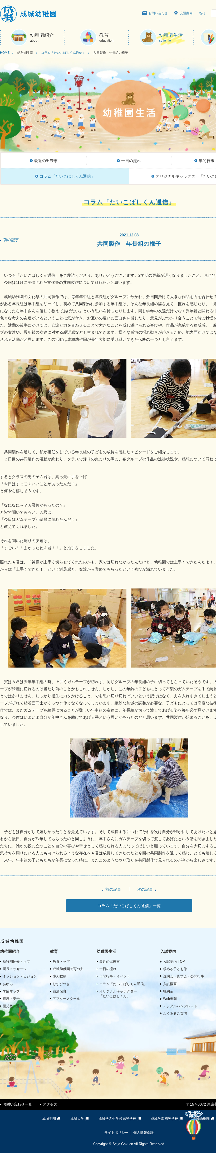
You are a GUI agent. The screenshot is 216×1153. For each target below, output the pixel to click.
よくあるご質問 (175, 1013)
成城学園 (49, 1119)
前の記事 (11, 239)
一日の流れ (107, 969)
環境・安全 (11, 999)
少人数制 (59, 976)
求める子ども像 (175, 969)
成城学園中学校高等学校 (117, 1119)
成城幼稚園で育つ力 (68, 969)
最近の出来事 (109, 962)
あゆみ (8, 984)
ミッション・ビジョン (20, 976)
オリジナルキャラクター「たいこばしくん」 (118, 993)
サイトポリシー (116, 1133)
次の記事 (145, 889)
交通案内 (186, 13)
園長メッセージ (15, 969)
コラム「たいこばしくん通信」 (63, 53)
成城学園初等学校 (164, 1119)
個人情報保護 (143, 1133)
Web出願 (170, 999)
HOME (4, 53)
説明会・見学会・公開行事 (183, 976)
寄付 (202, 13)
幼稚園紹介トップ (16, 962)
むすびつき (61, 984)
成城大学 (77, 1119)
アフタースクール (66, 999)
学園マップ (11, 991)
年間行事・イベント (114, 976)
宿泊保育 (59, 991)
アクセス (50, 1104)
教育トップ (61, 962)
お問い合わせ (158, 13)
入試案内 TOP (174, 962)
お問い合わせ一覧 (17, 1104)
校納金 (168, 991)
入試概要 (170, 984)
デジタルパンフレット (180, 1006)
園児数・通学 (13, 1006)
